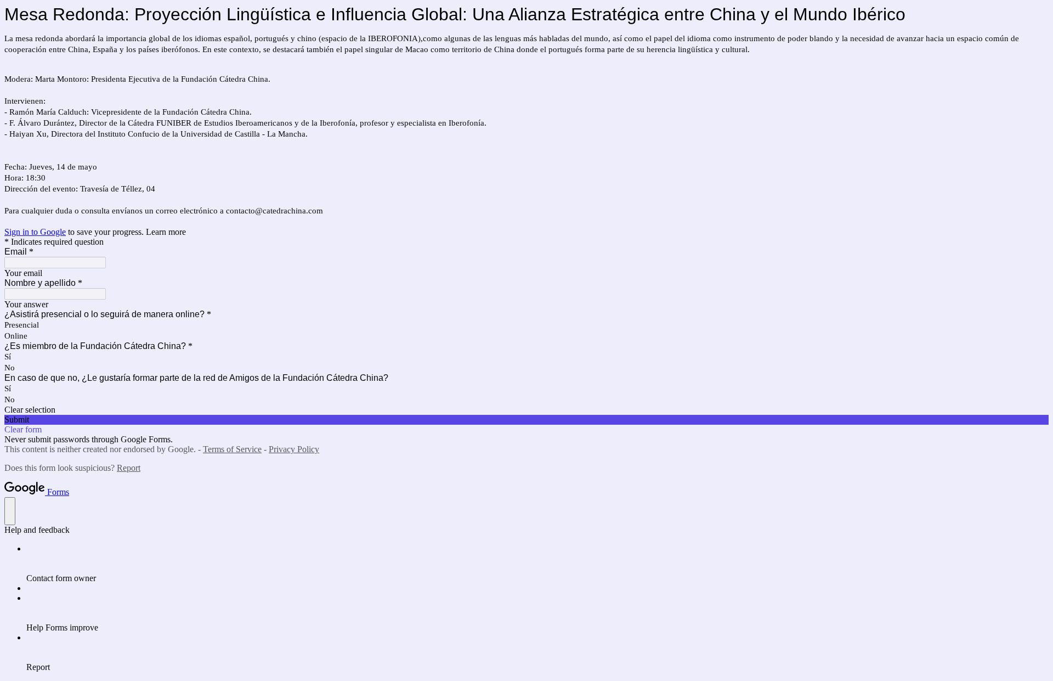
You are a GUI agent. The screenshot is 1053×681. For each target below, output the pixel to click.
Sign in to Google (35, 232)
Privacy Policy (294, 449)
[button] (526, 410)
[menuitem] (537, 563)
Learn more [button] (166, 232)
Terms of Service (232, 449)
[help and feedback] (9, 511)
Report (128, 467)
